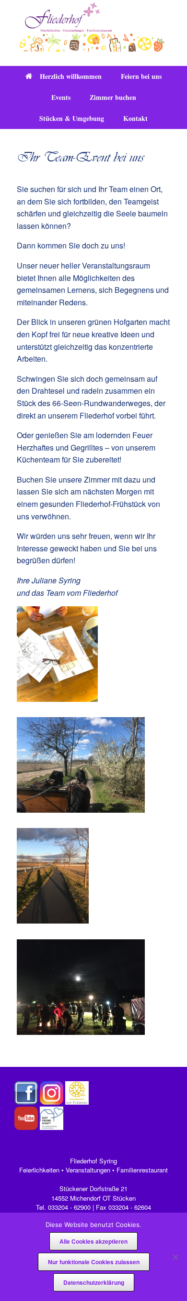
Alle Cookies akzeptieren (93, 1241)
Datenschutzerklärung (93, 1282)
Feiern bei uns (141, 76)
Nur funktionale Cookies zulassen (94, 1262)
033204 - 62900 (69, 1207)
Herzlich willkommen (71, 76)
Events (60, 97)
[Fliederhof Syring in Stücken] (93, 26)
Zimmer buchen (113, 97)
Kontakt (135, 118)
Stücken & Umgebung (71, 118)
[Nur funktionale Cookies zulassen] (175, 1257)
